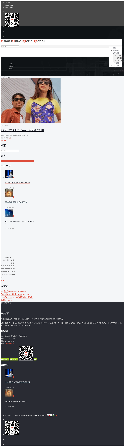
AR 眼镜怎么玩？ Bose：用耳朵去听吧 (22, 130)
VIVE (17, 297)
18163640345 (9, 5)
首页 (10, 64)
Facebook (6, 294)
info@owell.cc (9, 7)
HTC (24, 294)
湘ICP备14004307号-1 (39, 415)
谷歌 (12, 300)
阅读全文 (5, 140)
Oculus (8, 297)
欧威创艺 (8, 125)
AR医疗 (10, 291)
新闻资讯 (12, 66)
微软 (3, 300)
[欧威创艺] (23, 42)
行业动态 (7, 161)
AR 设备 (19, 291)
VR (20, 297)
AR (6, 291)
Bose (11, 68)
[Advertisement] (17, 243)
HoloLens (17, 294)
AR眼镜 (14, 291)
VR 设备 (27, 297)
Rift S (14, 297)
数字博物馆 (8, 300)
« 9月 (2, 280)
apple (2, 291)
